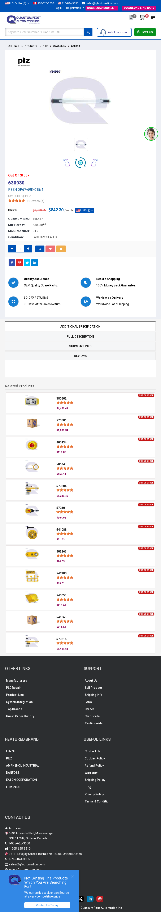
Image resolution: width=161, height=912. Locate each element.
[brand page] (24, 62)
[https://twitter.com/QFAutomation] (80, 899)
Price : (13, 210)
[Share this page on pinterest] (19, 262)
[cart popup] (142, 19)
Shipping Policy (95, 779)
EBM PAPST (14, 787)
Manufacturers (16, 680)
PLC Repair (13, 687)
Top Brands (14, 709)
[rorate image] (66, 162)
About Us (91, 680)
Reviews (80, 356)
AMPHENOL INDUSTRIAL (22, 765)
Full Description (80, 336)
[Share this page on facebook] (12, 262)
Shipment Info (80, 346)
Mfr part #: (16, 225)
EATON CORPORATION (21, 779)
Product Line (15, 694)
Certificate (92, 716)
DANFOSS (12, 772)
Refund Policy (94, 765)
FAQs (88, 702)
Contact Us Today (47, 905)
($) (18, 3)
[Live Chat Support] (151, 134)
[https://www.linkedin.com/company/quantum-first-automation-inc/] (90, 899)
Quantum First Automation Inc (101, 907)
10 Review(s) (35, 201)
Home (15, 46)
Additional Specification (80, 326)
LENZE (10, 751)
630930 (75, 46)
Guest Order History (20, 716)
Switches (59, 46)
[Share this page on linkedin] (34, 262)
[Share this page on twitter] (27, 262)
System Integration (19, 702)
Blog (88, 787)
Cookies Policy (95, 758)
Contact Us (92, 751)
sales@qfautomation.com (102, 3)
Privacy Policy (94, 794)
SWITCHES (15, 196)
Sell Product (93, 687)
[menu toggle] (153, 19)
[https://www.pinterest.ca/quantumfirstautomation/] (99, 899)
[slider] (16, 200)
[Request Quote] (131, 19)
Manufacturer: (19, 231)
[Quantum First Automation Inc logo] (24, 19)
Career (89, 709)
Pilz (45, 46)
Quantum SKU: (19, 219)
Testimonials (94, 723)
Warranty (91, 772)
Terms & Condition (97, 801)
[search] (88, 32)
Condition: (16, 237)
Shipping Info (94, 694)
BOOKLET (101, 7)
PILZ (9, 758)
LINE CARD (139, 7)
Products (31, 46)
